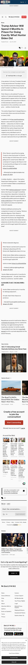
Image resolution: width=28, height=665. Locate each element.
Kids (2, 601)
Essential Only (14, 657)
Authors (3, 608)
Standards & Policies (20, 612)
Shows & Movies (5, 595)
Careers (17, 593)
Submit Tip (14, 573)
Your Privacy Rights (20, 601)
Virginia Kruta (4, 41)
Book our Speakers (6, 611)
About (3, 603)
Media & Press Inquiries (18, 607)
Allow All (14, 662)
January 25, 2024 (8, 174)
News (2, 593)
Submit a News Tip (19, 615)
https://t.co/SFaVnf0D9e (19, 263)
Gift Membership (19, 598)
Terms (3, 614)
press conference (6, 200)
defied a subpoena (14, 190)
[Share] (25, 47)
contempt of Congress (8, 322)
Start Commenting (14, 423)
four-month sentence (17, 119)
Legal (16, 603)
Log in (23, 428)
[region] (14, 651)
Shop (2, 598)
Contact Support (19, 595)
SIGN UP (24, 17)
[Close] (26, 640)
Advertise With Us (6, 606)
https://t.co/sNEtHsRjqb (10, 168)
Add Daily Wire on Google (15, 75)
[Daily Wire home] (14, 17)
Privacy (3, 616)
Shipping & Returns (19, 610)
